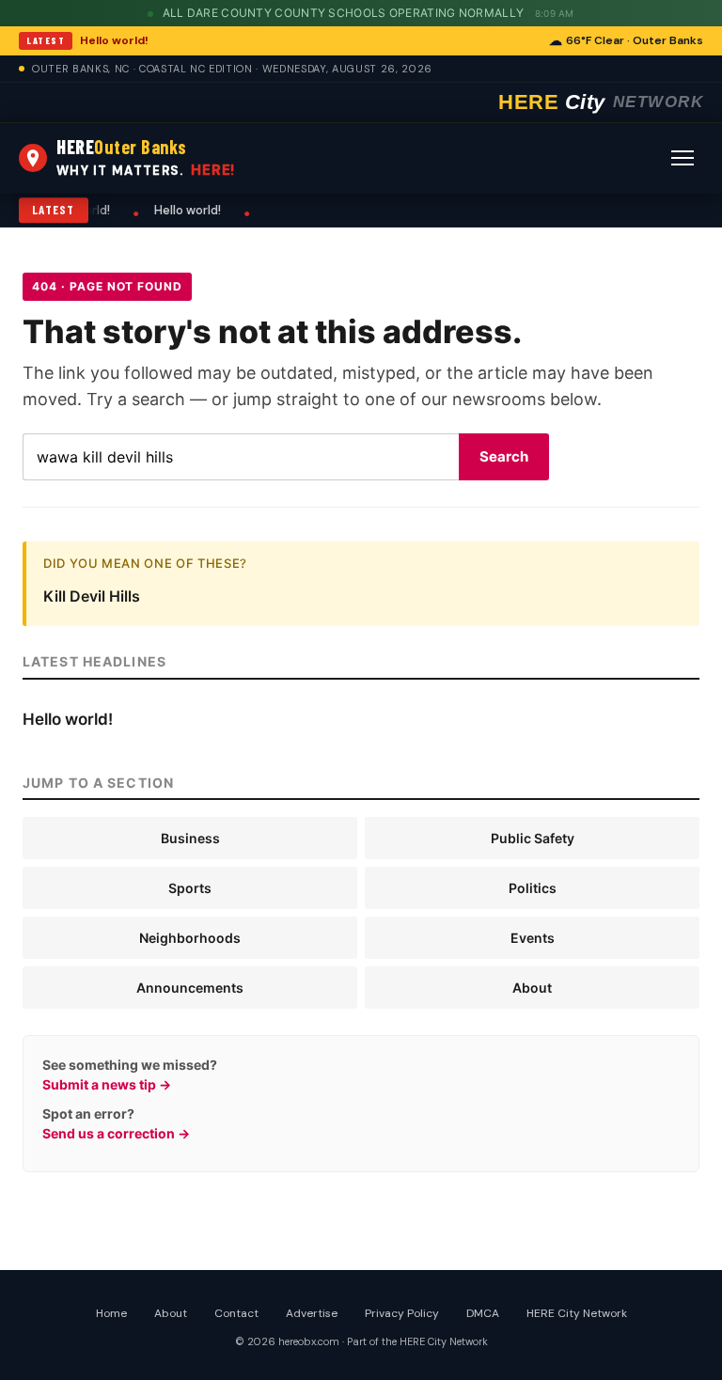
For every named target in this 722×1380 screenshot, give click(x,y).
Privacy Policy (402, 1313)
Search (503, 456)
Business (190, 838)
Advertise (311, 1313)
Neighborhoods (190, 938)
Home (111, 1313)
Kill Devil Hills (91, 596)
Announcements (189, 988)
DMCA (482, 1313)
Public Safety (532, 838)
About (532, 988)
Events (532, 938)
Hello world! (114, 40)
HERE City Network (576, 1313)
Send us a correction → (116, 1133)
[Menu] (682, 158)
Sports (190, 888)
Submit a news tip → (106, 1084)
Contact (236, 1313)
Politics (533, 888)
